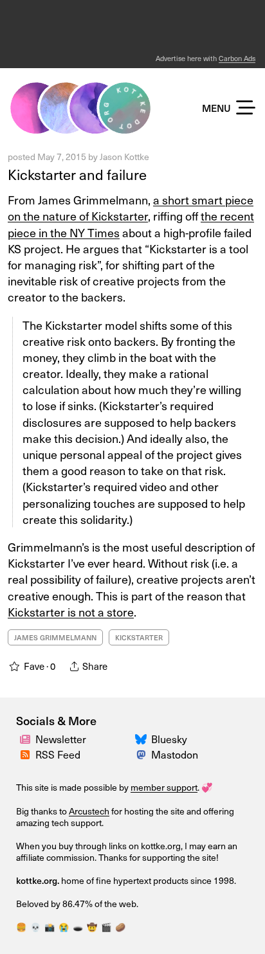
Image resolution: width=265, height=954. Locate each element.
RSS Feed (57, 754)
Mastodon (174, 754)
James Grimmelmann (55, 637)
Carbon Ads (237, 58)
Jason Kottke (124, 156)
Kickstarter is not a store (71, 612)
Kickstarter (139, 637)
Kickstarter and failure (77, 174)
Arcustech (89, 811)
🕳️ (78, 927)
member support (164, 787)
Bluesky (169, 739)
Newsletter (60, 739)
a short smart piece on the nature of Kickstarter (130, 208)
